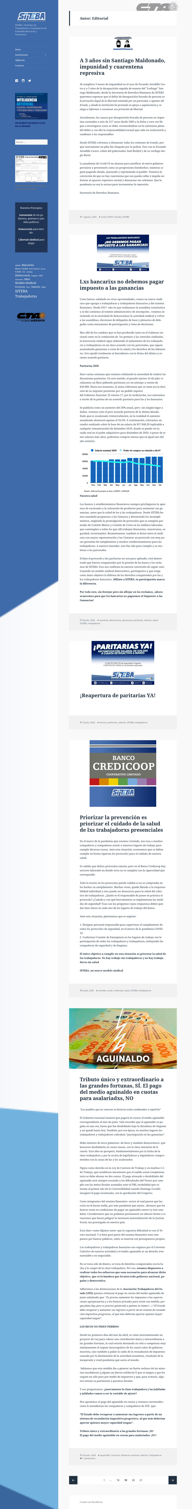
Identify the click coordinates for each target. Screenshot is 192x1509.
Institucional (21, 54)
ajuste (18, 265)
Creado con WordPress (91, 1502)
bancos (43, 269)
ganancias (19, 279)
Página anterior (73, 1480)
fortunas (115, 1455)
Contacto (19, 65)
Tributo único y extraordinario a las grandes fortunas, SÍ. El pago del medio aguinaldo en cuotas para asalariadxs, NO (122, 1088)
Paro (28, 287)
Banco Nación (34, 269)
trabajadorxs (26, 296)
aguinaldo (105, 1455)
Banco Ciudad (21, 268)
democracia (22, 275)
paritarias (20, 286)
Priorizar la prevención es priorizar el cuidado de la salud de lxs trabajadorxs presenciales (121, 823)
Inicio (18, 49)
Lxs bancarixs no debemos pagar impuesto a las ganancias (122, 284)
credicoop (118, 990)
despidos (34, 276)
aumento (103, 620)
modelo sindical (25, 283)
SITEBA (21, 291)
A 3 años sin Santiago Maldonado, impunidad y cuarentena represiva (122, 66)
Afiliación (20, 60)
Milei (27, 279)
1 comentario (88, 1458)
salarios (35, 286)
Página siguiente (172, 1480)
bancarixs (28, 265)
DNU (41, 275)
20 (134, 1480)
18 (118, 1480)
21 (142, 1480)
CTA (23, 272)
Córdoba (29, 272)
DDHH (110, 216)
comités (102, 990)
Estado (118, 216)
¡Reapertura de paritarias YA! (118, 695)
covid (18, 271)
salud (43, 287)
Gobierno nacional (130, 1455)
